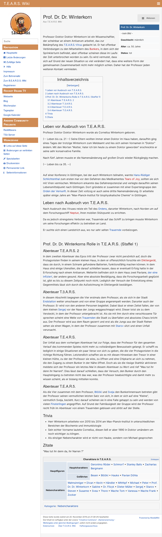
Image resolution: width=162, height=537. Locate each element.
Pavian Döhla (130, 475)
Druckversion (13, 163)
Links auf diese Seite (16, 145)
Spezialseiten (13, 158)
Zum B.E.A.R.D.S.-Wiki (14, 80)
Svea (95, 490)
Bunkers (94, 48)
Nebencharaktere (68, 506)
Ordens (102, 208)
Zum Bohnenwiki (11, 76)
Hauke (115, 475)
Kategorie (50, 506)
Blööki (98, 391)
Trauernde (115, 229)
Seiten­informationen (16, 172)
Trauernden (89, 317)
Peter (145, 482)
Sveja (111, 391)
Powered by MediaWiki (149, 518)
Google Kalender (11, 114)
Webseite (8, 96)
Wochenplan (9, 105)
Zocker (72, 494)
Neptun (74, 212)
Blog (5, 101)
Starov (120, 325)
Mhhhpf (122, 482)
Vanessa (132, 490)
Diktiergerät (148, 260)
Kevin (99, 482)
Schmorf (118, 464)
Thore (104, 490)
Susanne (84, 490)
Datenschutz (48, 526)
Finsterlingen (58, 404)
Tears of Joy (132, 179)
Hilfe (8, 66)
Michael (134, 482)
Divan (90, 482)
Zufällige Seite (13, 62)
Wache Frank (148, 490)
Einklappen (155, 459)
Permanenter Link (15, 167)
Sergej (62, 309)
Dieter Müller (125, 486)
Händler (110, 482)
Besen (94, 475)
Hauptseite (11, 52)
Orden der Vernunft (54, 191)
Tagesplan (8, 110)
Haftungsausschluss (88, 526)
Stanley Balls (134, 464)
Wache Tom (118, 490)
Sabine (96, 486)
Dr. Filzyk (108, 486)
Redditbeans (9, 129)
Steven (72, 490)
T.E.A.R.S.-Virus (73, 44)
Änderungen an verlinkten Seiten (17, 152)
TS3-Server (9, 134)
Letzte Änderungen (16, 57)
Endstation (49, 301)
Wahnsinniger (76, 482)
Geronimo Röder (100, 464)
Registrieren (9, 85)
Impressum (9, 71)
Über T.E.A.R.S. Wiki (67, 526)
